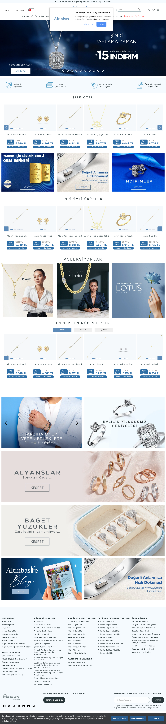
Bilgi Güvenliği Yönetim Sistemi (16, 647)
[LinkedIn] (28, 706)
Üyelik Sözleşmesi (42, 644)
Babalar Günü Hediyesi (142, 631)
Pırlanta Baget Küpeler (108, 628)
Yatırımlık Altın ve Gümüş (80, 665)
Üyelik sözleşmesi (124, 706)
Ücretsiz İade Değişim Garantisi (17, 668)
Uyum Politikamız (42, 681)
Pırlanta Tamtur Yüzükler (109, 647)
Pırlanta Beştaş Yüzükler (109, 634)
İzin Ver (101, 24)
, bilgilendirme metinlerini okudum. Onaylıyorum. (137, 707)
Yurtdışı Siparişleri (43, 634)
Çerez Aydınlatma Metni (45, 647)
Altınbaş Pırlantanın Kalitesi (47, 628)
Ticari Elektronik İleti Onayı (47, 678)
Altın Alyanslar (75, 625)
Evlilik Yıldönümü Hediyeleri (145, 646)
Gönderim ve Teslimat (12, 656)
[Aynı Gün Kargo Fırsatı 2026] (83, 191)
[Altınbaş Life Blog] (41, 600)
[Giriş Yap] (149, 10)
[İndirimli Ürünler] (138, 191)
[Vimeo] (33, 706)
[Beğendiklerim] (153, 10)
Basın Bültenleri (9, 637)
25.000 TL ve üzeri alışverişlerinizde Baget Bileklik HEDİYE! (83, 2)
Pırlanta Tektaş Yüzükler (109, 650)
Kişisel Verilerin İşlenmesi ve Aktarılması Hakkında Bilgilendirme (47, 652)
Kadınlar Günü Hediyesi (143, 649)
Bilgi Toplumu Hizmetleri (13, 644)
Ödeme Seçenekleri (11, 672)
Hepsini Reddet (137, 718)
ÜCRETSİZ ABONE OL (54, 700)
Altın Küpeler (74, 644)
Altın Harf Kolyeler (77, 634)
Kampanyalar (8, 625)
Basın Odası (7, 640)
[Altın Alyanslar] (83, 476)
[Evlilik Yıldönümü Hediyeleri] (124, 422)
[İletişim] (11, 698)
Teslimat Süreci (9, 665)
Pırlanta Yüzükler (106, 653)
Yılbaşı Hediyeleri (140, 621)
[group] (17, 127)
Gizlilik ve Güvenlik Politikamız (48, 640)
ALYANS (25, 16)
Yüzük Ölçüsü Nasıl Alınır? (14, 659)
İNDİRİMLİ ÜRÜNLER (134, 16)
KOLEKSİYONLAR (114, 16)
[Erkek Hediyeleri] (41, 422)
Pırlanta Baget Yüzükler (109, 631)
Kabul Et (156, 718)
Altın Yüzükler (74, 650)
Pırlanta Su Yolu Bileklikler (110, 644)
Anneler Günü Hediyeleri (143, 628)
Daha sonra (88, 24)
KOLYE (49, 16)
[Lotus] (138, 290)
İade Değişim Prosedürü (45, 637)
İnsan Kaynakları (9, 631)
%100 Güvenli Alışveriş (12, 675)
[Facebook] (4, 706)
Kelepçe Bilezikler (76, 637)
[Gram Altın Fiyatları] (27, 191)
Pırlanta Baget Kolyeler (108, 625)
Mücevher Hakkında (43, 684)
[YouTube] (23, 706)
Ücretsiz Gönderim (10, 662)
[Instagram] (14, 706)
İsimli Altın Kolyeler (77, 653)
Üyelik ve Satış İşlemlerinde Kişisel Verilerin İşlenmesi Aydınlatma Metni (47, 665)
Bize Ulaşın (39, 621)
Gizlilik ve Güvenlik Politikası (147, 706)
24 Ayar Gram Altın (77, 662)
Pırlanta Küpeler (105, 640)
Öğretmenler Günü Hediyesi (145, 637)
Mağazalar (6, 628)
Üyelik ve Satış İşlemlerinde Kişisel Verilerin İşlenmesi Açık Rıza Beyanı (48, 672)
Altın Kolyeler (74, 640)
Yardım (7, 10)
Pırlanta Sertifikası (43, 631)
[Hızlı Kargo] (124, 600)
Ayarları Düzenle (119, 718)
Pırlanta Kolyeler (105, 637)
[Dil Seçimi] (31, 9)
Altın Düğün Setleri (77, 647)
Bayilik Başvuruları (10, 634)
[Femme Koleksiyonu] (27, 290)
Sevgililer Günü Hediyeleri (144, 625)
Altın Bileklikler (75, 631)
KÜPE (41, 16)
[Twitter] (9, 706)
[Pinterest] (19, 706)
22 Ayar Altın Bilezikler (79, 621)
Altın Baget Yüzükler (77, 628)
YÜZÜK (34, 16)
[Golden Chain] (83, 290)
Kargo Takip (19, 10)
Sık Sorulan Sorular (43, 625)
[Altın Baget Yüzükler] (83, 530)
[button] (4, 47)
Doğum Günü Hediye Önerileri (146, 634)
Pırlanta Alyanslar (106, 621)
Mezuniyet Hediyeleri (142, 652)
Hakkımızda (7, 621)
